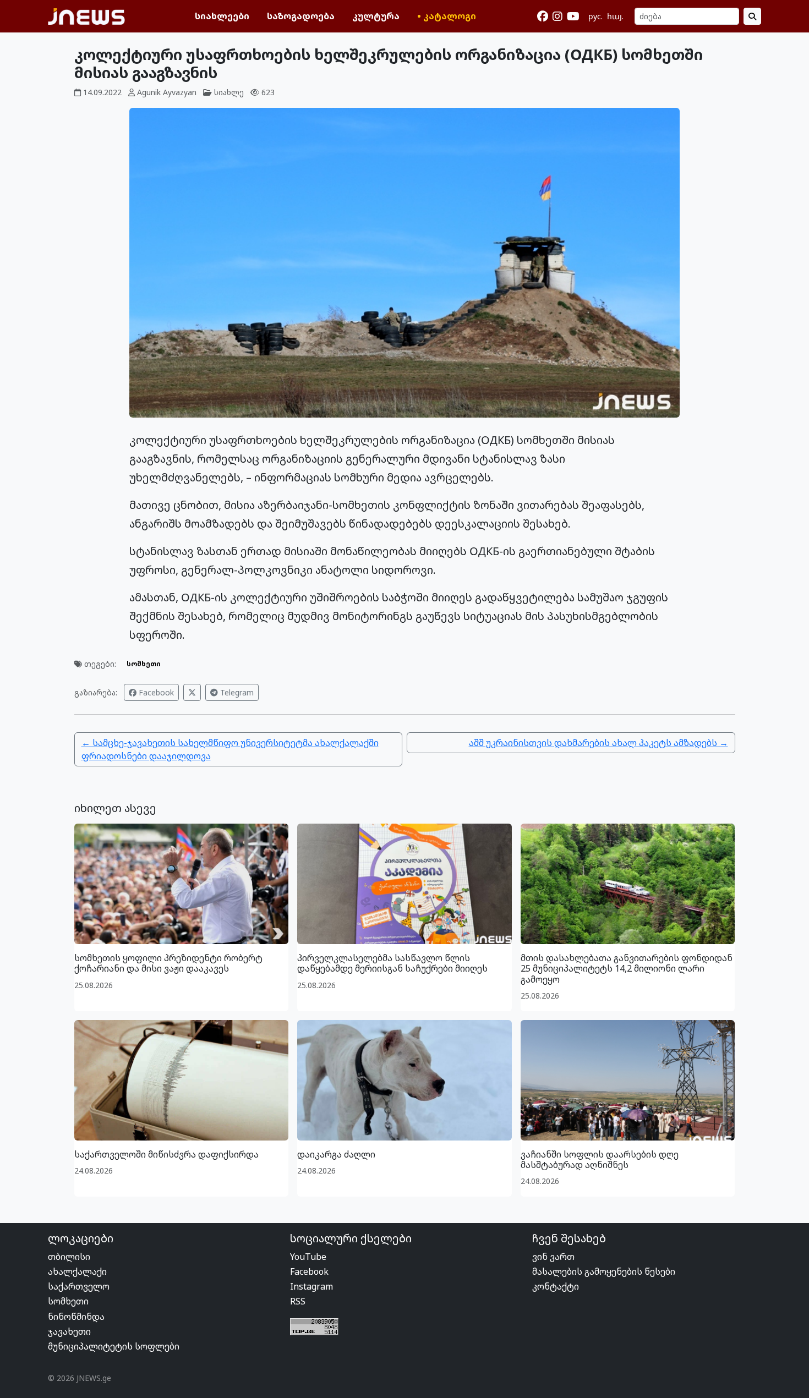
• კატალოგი (446, 16)
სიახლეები (222, 16)
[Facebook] (542, 16)
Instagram (311, 1286)
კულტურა (376, 16)
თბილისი (69, 1257)
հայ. (615, 16)
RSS (297, 1301)
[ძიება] (752, 16)
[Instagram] (557, 16)
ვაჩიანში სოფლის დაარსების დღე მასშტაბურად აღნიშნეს (600, 1159)
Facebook (155, 692)
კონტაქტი (555, 1286)
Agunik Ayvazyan (166, 92)
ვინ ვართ (553, 1257)
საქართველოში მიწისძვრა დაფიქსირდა (166, 1154)
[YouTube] (573, 16)
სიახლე (229, 92)
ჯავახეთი (69, 1331)
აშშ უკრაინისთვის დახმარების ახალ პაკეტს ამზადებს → (598, 743)
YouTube (308, 1257)
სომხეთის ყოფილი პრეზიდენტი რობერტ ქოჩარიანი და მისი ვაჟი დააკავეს (168, 963)
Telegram (236, 692)
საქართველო (79, 1286)
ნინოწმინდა (76, 1317)
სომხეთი (144, 663)
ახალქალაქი (77, 1271)
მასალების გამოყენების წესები (603, 1271)
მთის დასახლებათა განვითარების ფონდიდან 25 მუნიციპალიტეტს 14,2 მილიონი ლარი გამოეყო (627, 968)
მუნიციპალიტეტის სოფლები (113, 1346)
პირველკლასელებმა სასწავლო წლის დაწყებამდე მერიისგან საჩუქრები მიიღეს (392, 963)
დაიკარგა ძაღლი (336, 1154)
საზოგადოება (301, 16)
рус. (595, 16)
